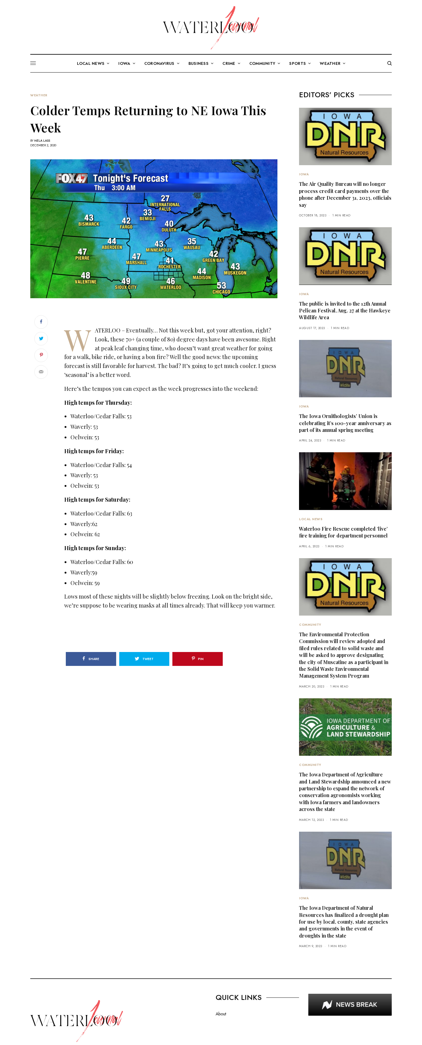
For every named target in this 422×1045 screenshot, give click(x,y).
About (221, 1014)
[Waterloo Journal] (211, 28)
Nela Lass (42, 140)
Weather (39, 95)
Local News (311, 519)
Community (310, 624)
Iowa (304, 174)
